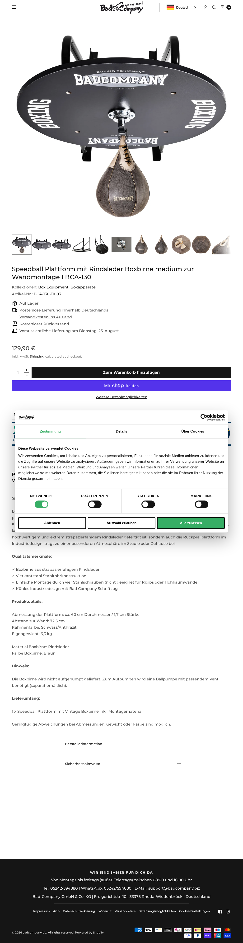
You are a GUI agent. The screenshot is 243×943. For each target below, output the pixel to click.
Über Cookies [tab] (192, 431)
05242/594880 (64, 888)
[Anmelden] (205, 7)
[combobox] (179, 7)
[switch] (95, 504)
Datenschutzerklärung (79, 911)
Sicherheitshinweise (82, 764)
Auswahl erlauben (121, 523)
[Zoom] (121, 125)
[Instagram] (228, 912)
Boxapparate (83, 287)
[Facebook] (220, 912)
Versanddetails (125, 911)
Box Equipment (53, 287)
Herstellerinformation (83, 744)
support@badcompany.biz (174, 888)
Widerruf (104, 911)
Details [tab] (121, 431)
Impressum (41, 911)
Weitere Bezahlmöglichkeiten (121, 397)
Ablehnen (52, 523)
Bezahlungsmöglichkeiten (157, 911)
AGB (56, 911)
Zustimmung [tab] (50, 431)
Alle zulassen (191, 523)
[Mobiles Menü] (17, 7)
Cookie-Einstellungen (194, 911)
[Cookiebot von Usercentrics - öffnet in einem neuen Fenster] (204, 417)
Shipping (37, 356)
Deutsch (182, 7)
